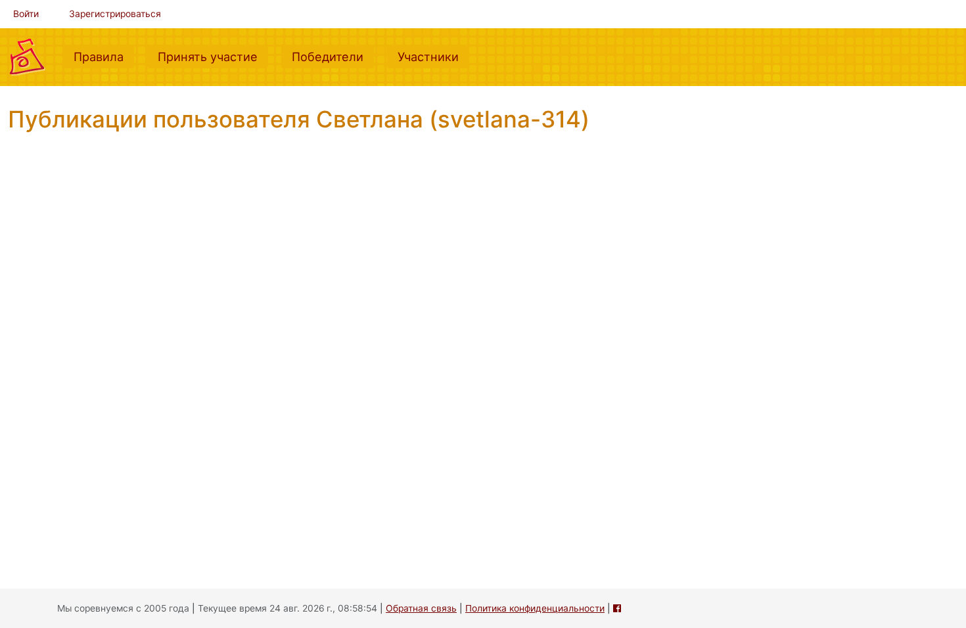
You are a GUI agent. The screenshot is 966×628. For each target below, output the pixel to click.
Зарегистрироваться (115, 14)
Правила (104, 56)
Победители (333, 56)
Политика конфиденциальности (535, 608)
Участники (433, 56)
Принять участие (213, 56)
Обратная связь (421, 608)
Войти (26, 14)
